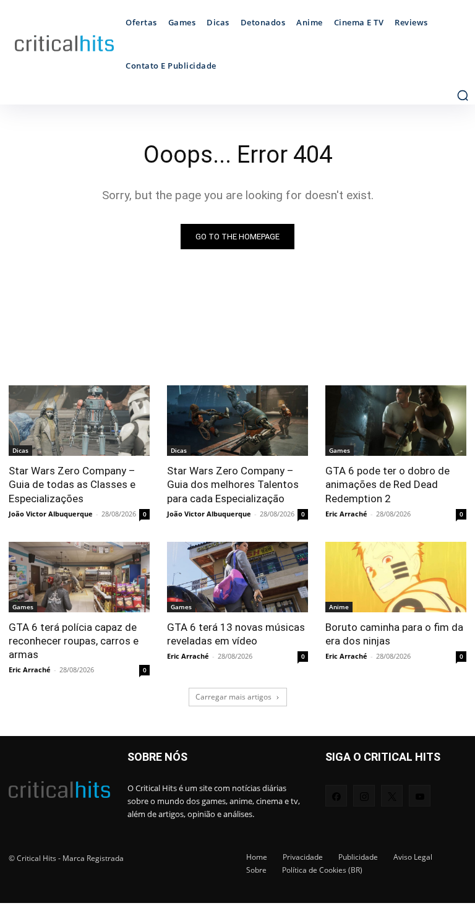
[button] (462, 95)
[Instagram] (364, 796)
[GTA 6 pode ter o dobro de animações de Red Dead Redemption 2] (395, 420)
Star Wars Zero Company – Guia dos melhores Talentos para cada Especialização (233, 484)
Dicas (20, 450)
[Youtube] (419, 796)
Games (339, 450)
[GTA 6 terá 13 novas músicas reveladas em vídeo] (237, 577)
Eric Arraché (346, 513)
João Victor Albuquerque (51, 513)
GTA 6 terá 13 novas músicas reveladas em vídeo (236, 634)
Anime (339, 606)
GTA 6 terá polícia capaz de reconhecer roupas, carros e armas (74, 641)
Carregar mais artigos (233, 696)
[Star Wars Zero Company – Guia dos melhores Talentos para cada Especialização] (237, 420)
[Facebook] (336, 796)
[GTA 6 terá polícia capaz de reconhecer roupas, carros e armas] (79, 577)
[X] (392, 796)
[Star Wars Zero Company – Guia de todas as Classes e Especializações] (79, 420)
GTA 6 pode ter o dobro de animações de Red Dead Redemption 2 (387, 484)
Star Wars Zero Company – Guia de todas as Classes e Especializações (72, 484)
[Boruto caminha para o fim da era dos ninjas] (395, 577)
